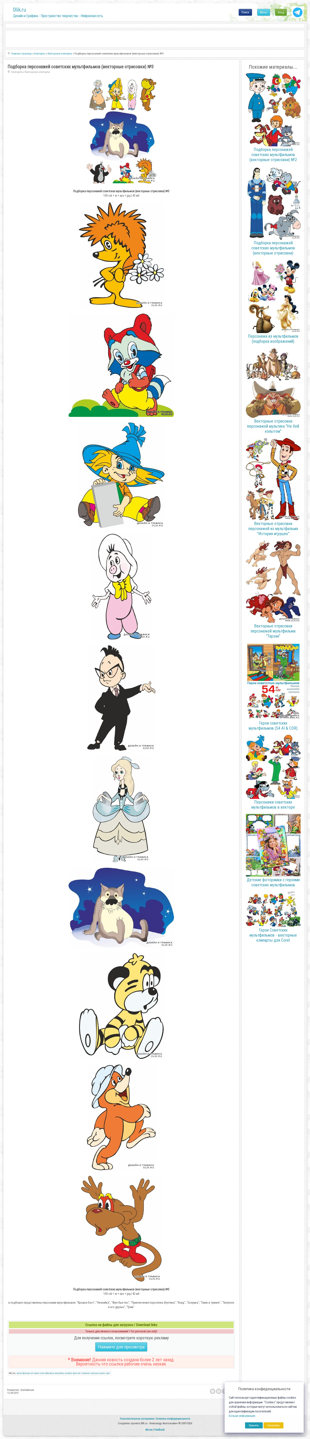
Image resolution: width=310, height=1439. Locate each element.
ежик (36, 1373)
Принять (254, 1425)
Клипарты (17, 71)
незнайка (59, 1373)
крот (108, 1373)
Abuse (148, 1429)
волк (102, 1373)
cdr (31, 1373)
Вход (281, 12)
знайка (68, 1373)
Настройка (273, 1425)
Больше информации (242, 1416)
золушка (95, 1373)
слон (42, 1373)
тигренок (85, 1373)
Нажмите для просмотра (121, 1346)
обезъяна (49, 1373)
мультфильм (23, 1373)
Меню (263, 12)
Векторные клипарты (37, 71)
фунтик (77, 1373)
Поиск (245, 12)
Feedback (159, 1429)
